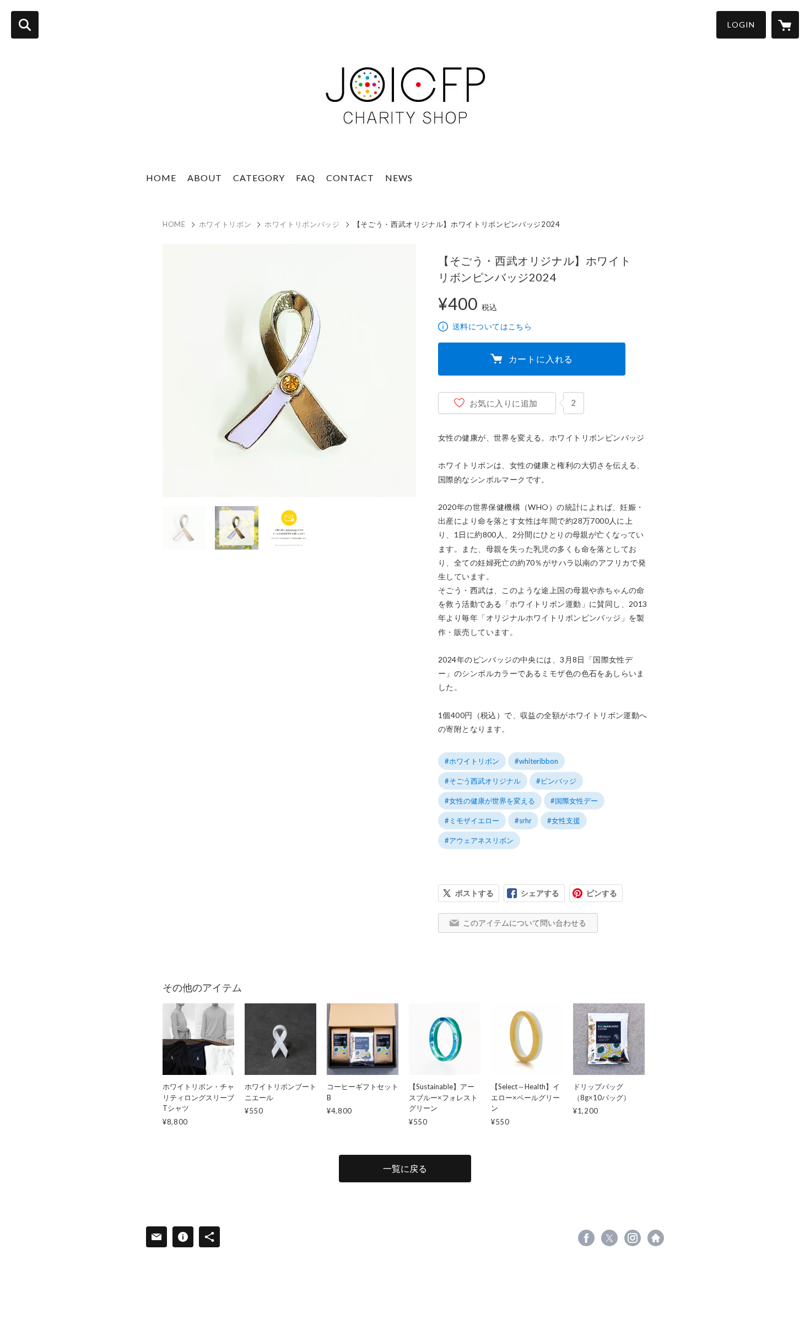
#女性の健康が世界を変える (490, 800)
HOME (161, 177)
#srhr (523, 820)
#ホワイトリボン (472, 761)
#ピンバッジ (556, 780)
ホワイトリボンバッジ (302, 224)
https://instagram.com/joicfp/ (632, 1238)
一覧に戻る (405, 1168)
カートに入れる (541, 359)
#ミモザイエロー (472, 820)
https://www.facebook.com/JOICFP (586, 1238)
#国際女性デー (574, 800)
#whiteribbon (536, 761)
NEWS (399, 177)
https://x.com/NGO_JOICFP (609, 1238)
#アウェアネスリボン (479, 840)
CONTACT (350, 177)
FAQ (305, 177)
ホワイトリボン (225, 224)
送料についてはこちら (492, 326)
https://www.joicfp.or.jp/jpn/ (655, 1238)
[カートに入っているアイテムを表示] (785, 25)
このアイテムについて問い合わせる (524, 922)
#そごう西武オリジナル (483, 780)
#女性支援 (563, 820)
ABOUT (204, 177)
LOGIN (741, 24)
